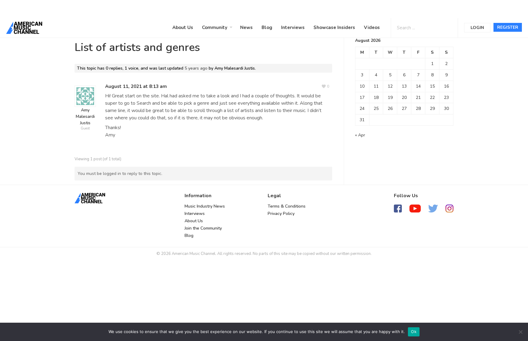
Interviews (293, 27)
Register (507, 27)
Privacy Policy (281, 213)
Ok (413, 331)
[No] (520, 332)
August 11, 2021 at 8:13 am (136, 86)
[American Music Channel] (90, 198)
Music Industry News (205, 206)
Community (214, 27)
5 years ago (196, 68)
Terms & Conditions (287, 206)
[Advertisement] (184, 8)
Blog (267, 27)
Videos (372, 27)
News (246, 27)
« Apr (360, 135)
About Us (182, 27)
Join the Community (203, 228)
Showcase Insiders (334, 27)
